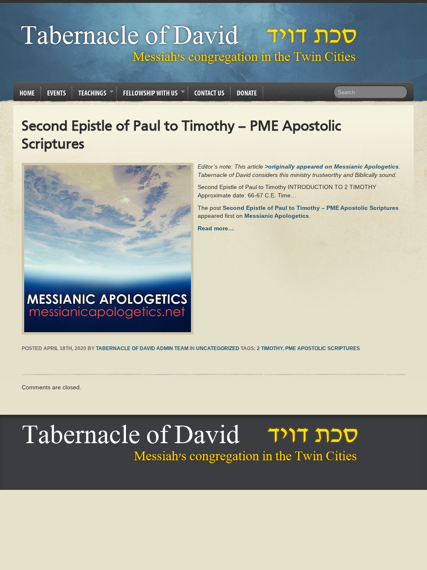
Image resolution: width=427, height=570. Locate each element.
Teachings (89, 94)
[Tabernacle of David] (191, 44)
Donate (247, 93)
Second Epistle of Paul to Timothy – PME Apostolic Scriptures (311, 207)
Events (56, 93)
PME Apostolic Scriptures (322, 348)
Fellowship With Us (147, 94)
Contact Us (209, 93)
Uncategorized (217, 348)
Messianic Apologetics (276, 215)
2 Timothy (270, 348)
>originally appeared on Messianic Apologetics (332, 166)
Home (27, 93)
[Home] (192, 443)
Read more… (216, 228)
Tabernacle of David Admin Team (142, 348)
